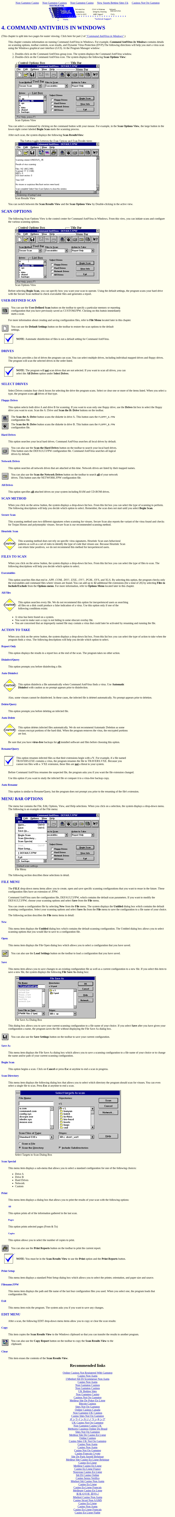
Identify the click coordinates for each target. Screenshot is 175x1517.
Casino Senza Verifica (87, 1478)
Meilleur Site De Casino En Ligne (87, 1435)
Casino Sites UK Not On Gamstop (87, 1441)
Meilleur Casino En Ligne (87, 1465)
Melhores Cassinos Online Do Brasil (87, 1428)
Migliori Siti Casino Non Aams (87, 1481)
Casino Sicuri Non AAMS (87, 1500)
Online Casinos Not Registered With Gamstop (87, 1372)
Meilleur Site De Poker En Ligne (87, 1400)
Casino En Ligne (87, 1462)
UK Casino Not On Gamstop (87, 1422)
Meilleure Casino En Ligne (87, 1490)
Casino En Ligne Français (87, 1487)
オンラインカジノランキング (87, 1419)
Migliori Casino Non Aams (87, 1497)
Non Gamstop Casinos (54, 2)
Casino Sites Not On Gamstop (87, 1415)
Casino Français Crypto (87, 1453)
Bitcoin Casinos (87, 1403)
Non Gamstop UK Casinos (87, 1412)
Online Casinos (87, 1438)
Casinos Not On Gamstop (146, 2)
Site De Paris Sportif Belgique (87, 1456)
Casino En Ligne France (87, 1468)
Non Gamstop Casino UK (87, 1425)
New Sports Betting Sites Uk (112, 2)
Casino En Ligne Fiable (87, 1512)
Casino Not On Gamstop (87, 1450)
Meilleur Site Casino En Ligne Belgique (87, 1459)
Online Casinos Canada (87, 1409)
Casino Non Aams (87, 1375)
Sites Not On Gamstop (87, 1406)
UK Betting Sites (87, 1391)
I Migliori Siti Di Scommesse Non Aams (87, 1378)
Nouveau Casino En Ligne (87, 1472)
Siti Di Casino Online (87, 1475)
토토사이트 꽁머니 (87, 1493)
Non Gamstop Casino (27, 2)
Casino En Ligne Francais (87, 1509)
